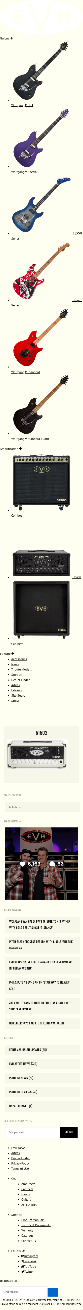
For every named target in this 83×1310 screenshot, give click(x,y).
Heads (25, 1194)
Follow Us (18, 1251)
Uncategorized (18, 1106)
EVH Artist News (19, 1064)
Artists (15, 1153)
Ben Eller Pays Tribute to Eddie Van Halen (36, 1023)
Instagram (31, 1256)
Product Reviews (20, 1092)
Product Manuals (33, 1220)
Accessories (29, 1205)
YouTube (30, 1266)
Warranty (27, 1230)
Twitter (29, 1272)
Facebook (29, 1261)
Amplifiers (28, 1184)
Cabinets (27, 1189)
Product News (18, 1078)
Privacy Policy (20, 1163)
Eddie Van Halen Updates (25, 1050)
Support (16, 1215)
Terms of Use (20, 1169)
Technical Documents (36, 1225)
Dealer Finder (20, 1158)
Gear (14, 1179)
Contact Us (28, 1241)
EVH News (18, 1148)
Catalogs (27, 1235)
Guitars (26, 1199)
